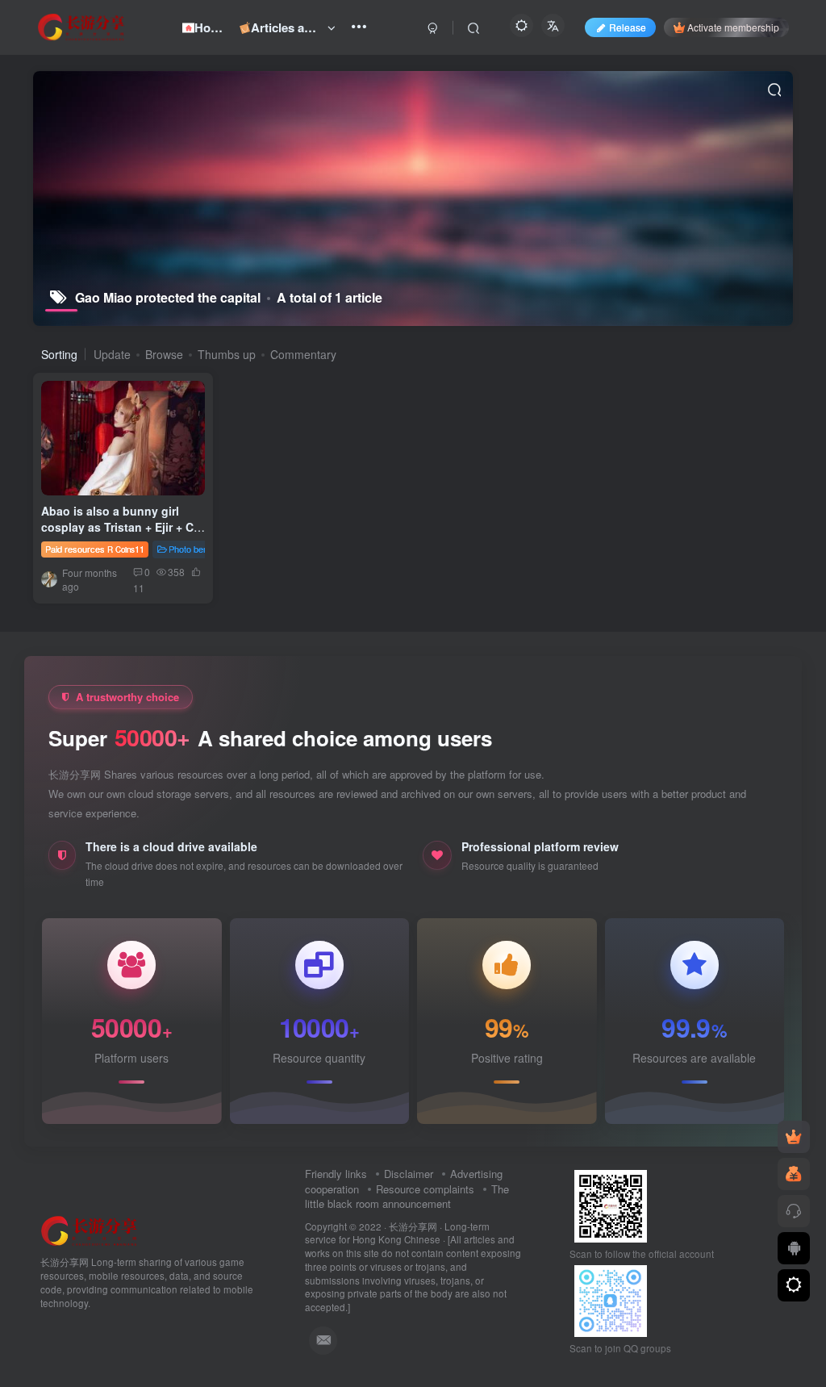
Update (112, 354)
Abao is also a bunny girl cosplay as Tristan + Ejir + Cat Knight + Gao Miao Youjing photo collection (122, 534)
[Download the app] (794, 1248)
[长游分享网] (89, 1230)
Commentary (303, 354)
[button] (111, 490)
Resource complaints (425, 1189)
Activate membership (733, 27)
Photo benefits (197, 548)
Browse (164, 354)
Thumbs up (227, 354)
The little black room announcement (407, 1196)
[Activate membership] (794, 1137)
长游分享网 (413, 1226)
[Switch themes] (794, 1285)
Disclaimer (408, 1173)
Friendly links (336, 1173)
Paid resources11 (94, 548)
